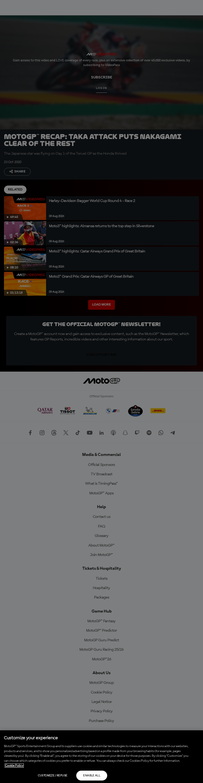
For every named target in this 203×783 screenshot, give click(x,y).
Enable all (91, 775)
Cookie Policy (14, 765)
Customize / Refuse (52, 775)
